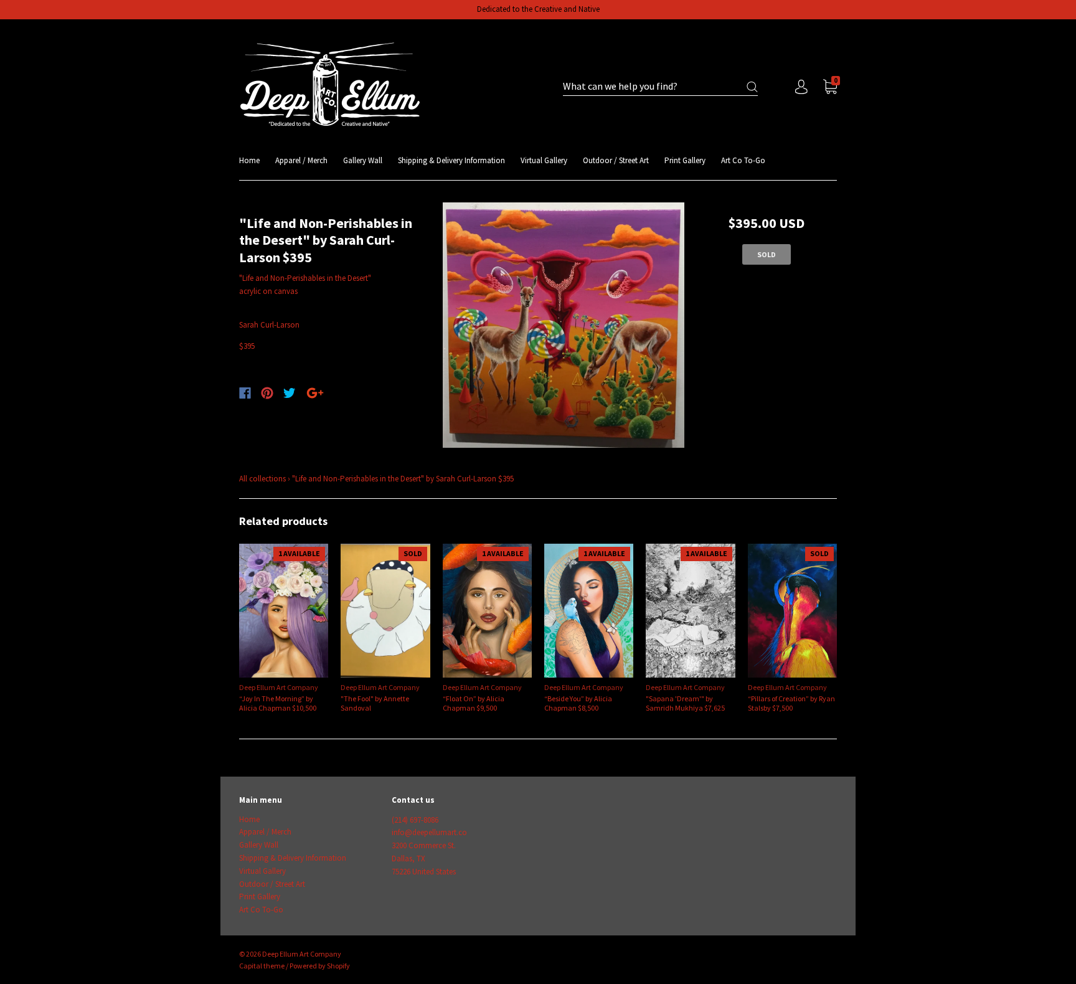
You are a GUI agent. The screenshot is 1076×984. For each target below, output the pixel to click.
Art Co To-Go (743, 160)
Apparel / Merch (301, 160)
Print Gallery (685, 160)
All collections (262, 478)
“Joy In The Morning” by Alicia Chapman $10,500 (277, 703)
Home (249, 160)
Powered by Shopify (320, 965)
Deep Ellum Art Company (278, 687)
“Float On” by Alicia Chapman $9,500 (473, 703)
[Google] (315, 393)
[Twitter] (289, 393)
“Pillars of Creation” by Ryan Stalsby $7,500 (791, 703)
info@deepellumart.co (429, 832)
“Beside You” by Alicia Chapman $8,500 (578, 703)
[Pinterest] (267, 393)
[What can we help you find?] (660, 87)
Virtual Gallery (544, 160)
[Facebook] (245, 393)
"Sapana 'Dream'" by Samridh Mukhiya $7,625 (685, 703)
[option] (564, 325)
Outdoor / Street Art (616, 160)
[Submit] (752, 87)
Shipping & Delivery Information (451, 160)
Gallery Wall (362, 160)
